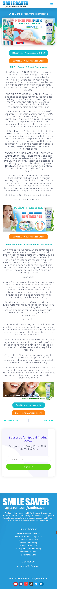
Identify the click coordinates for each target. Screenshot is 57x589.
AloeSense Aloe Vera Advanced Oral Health (28, 244)
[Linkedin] (41, 584)
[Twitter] (36, 584)
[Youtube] (15, 584)
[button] (51, 4)
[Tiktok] (31, 584)
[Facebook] (21, 584)
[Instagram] (26, 584)
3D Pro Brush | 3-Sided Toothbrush (28, 67)
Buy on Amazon (28, 529)
